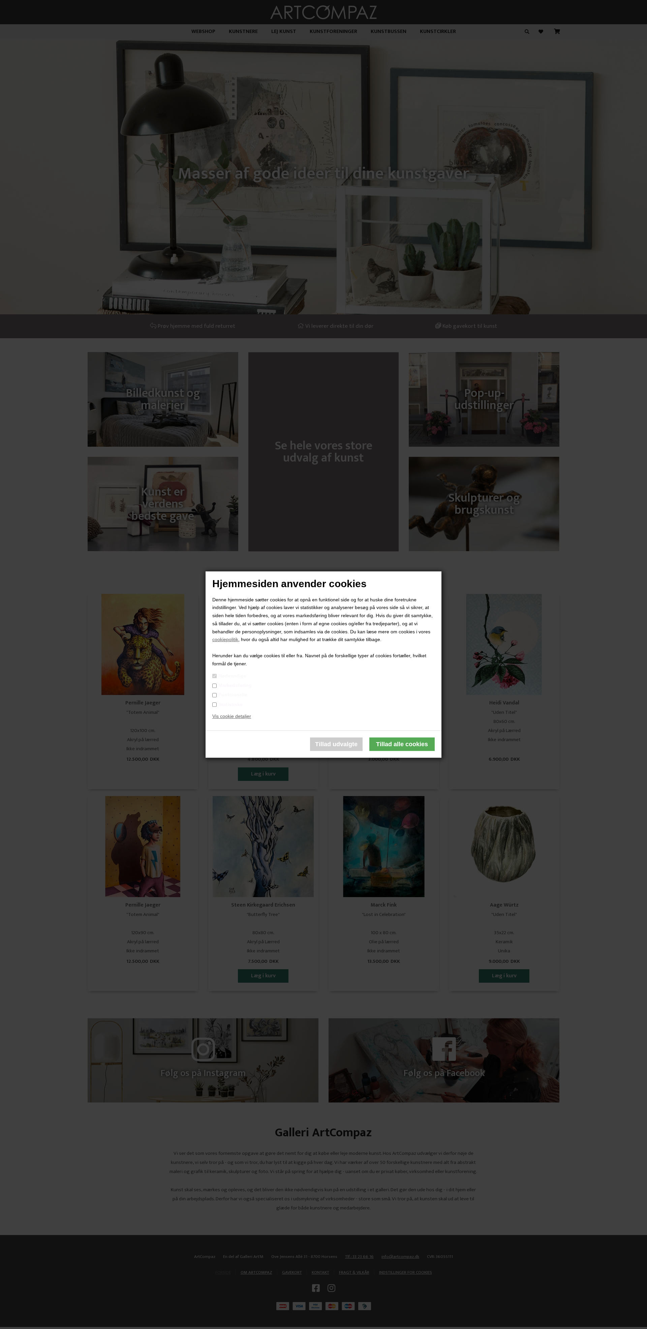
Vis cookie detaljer (231, 716)
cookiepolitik (225, 639)
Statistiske (230, 704)
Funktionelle (232, 695)
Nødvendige (232, 675)
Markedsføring (235, 685)
